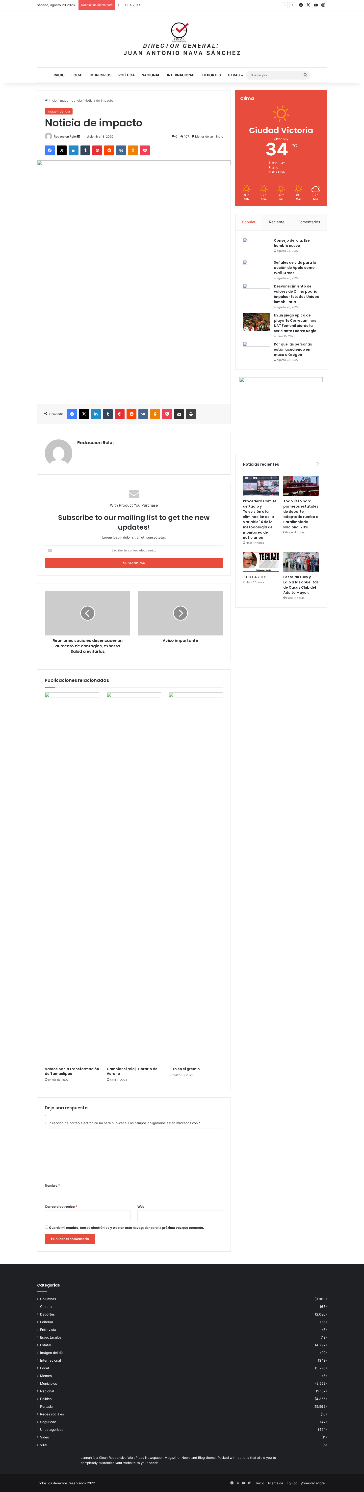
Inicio (59, 75)
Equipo (292, 1483)
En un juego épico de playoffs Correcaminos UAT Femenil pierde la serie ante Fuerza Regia (295, 323)
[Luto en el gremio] (196, 878)
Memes (46, 1376)
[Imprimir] (191, 414)
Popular (249, 222)
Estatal (45, 1345)
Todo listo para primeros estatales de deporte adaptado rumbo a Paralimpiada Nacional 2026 (300, 514)
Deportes (211, 75)
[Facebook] (50, 150)
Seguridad (48, 1422)
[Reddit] (109, 150)
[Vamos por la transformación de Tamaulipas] (72, 878)
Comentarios (309, 222)
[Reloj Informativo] (182, 38)
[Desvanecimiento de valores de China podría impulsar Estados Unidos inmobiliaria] (256, 293)
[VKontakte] (121, 150)
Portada (46, 1406)
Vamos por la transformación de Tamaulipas (72, 1071)
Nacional (151, 75)
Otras (234, 75)
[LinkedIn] (73, 150)
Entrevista (48, 1330)
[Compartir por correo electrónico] (179, 414)
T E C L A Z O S (254, 576)
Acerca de (275, 1483)
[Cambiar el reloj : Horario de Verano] (134, 878)
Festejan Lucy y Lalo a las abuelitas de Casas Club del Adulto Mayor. (301, 584)
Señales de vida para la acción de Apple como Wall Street (295, 267)
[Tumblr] (85, 150)
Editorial (46, 1322)
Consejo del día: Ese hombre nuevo (292, 243)
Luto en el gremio (184, 1068)
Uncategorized (51, 1430)
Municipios (100, 75)
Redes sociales (52, 1414)
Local (77, 75)
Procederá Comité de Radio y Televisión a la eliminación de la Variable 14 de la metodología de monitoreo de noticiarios (260, 519)
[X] (62, 150)
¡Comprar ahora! (313, 1483)
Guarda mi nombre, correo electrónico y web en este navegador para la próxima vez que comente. (126, 1228)
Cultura (46, 1307)
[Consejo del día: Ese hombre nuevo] (256, 247)
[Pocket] (145, 150)
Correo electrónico (61, 1206)
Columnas (48, 1299)
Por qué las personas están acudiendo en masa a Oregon (293, 349)
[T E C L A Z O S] (261, 562)
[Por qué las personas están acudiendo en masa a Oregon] (256, 351)
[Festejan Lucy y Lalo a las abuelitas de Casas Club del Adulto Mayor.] (301, 562)
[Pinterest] (97, 150)
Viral (43, 1445)
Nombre (52, 1185)
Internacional (181, 75)
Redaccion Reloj (65, 136)
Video (44, 1437)
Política (126, 75)
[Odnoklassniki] (133, 150)
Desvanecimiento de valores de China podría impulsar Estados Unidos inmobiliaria (296, 294)
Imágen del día (70, 100)
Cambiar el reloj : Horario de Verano (132, 1071)
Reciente (277, 222)
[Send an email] (78, 136)
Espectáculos (50, 1337)
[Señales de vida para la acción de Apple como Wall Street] (256, 269)
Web (140, 1206)
